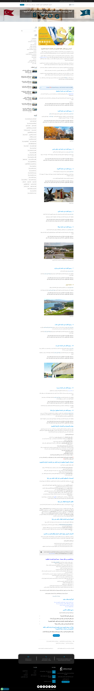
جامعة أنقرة (71, 113)
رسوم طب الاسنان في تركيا (32, 179)
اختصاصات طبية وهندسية (32, 41)
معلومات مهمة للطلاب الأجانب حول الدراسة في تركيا (64, 603)
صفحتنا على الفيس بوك (56, 596)
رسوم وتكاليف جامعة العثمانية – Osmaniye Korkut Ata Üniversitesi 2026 (26, 92)
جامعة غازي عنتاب (70, 327)
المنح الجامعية (45, 4)
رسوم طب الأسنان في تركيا (32, 177)
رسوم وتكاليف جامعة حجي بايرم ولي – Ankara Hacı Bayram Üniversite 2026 (27, 109)
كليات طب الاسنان (26, 186)
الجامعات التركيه (28, 125)
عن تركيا (33, 4)
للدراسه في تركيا (51, 553)
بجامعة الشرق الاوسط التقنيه (48, 327)
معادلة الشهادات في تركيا (69, 606)
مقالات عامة (34, 63)
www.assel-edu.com (28, 660)
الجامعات (37, 4)
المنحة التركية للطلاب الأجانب (32, 143)
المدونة (41, 4)
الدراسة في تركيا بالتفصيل (47, 681)
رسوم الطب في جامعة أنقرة (69, 643)
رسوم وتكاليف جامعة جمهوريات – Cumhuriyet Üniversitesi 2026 (27, 98)
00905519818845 (44, 660)
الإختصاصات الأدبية (33, 44)
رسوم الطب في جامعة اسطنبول (60, 643)
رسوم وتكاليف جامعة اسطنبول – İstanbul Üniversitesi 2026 (26, 77)
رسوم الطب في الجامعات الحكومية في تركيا (52, 641)
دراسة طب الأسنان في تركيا (32, 168)
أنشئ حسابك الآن (56, 635)
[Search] (22, 31)
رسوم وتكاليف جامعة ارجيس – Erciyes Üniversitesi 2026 (26, 104)
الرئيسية (50, 4)
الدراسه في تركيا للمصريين (32, 139)
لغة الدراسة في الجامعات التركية (32, 188)
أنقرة (50, 113)
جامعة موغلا (71, 229)
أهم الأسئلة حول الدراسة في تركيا (31, 123)
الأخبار (35, 43)
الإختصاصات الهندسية (32, 47)
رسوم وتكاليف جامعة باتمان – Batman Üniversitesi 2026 (26, 87)
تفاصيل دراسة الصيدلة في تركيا (32, 150)
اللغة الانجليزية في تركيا (25, 141)
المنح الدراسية (34, 57)
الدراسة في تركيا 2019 (27, 130)
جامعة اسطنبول (25, 159)
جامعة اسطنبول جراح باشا (69, 413)
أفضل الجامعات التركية (33, 121)
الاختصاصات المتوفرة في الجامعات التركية (66, 605)
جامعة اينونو (71, 287)
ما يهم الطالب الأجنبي (32, 60)
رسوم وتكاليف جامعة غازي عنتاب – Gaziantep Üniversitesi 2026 (27, 71)
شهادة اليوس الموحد (47, 273)
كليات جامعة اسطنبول (33, 186)
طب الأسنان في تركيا (24, 179)
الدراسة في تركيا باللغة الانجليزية (32, 132)
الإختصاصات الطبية (33, 46)
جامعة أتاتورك (71, 171)
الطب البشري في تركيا (33, 141)
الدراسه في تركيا (25, 134)
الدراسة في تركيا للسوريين (32, 134)
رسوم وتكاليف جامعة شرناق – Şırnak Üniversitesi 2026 (26, 82)
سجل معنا (65, 681)
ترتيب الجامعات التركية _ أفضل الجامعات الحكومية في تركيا (63, 602)
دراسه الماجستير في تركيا (32, 170)
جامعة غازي (71, 214)
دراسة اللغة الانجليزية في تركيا (32, 161)
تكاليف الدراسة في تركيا (33, 152)
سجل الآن (22, 4)
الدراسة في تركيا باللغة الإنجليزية (31, 54)
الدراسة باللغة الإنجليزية (32, 52)
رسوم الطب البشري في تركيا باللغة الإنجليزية (65, 641)
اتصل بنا (26, 4)
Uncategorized (34, 38)
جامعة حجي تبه (71, 348)
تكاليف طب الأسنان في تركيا (32, 159)
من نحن (30, 4)
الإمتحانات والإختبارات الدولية (31, 49)
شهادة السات (51, 116)
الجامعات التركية (34, 125)
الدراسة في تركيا (56, 562)
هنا (63, 458)
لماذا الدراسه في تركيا (33, 190)
